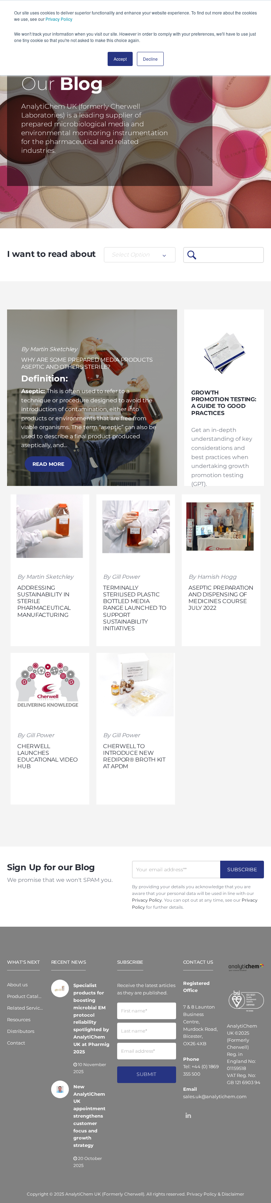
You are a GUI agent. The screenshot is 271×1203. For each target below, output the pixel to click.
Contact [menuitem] (16, 1043)
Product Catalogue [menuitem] (25, 996)
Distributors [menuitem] (20, 1031)
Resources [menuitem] (18, 1019)
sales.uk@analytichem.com (215, 1096)
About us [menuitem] (17, 984)
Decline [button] (150, 59)
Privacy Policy (59, 19)
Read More (48, 464)
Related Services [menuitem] (25, 1008)
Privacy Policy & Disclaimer (215, 1194)
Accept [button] (120, 59)
